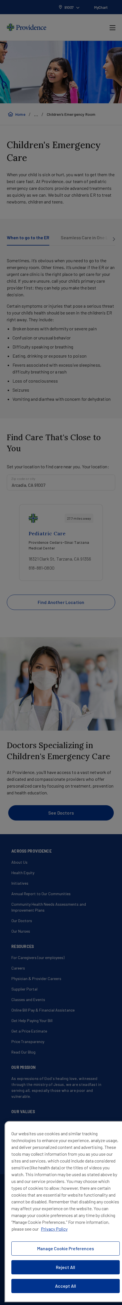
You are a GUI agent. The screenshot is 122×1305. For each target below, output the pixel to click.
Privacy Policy (54, 1228)
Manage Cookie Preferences (65, 1248)
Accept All (65, 1286)
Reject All (65, 1267)
